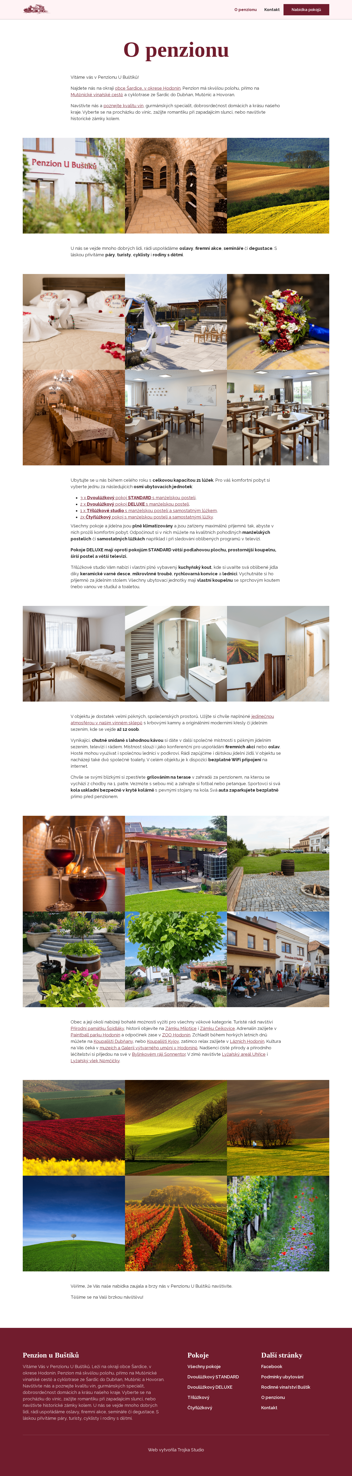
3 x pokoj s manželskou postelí (137, 497)
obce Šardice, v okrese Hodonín (148, 88)
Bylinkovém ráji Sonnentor (159, 1054)
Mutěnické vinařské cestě (97, 94)
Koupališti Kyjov (163, 1041)
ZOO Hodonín (176, 1034)
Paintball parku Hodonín (95, 1034)
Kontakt (272, 9)
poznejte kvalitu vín (123, 105)
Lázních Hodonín (247, 1041)
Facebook (271, 1366)
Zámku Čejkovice (217, 1028)
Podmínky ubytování (282, 1376)
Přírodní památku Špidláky (97, 1028)
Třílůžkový (198, 1397)
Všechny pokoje (204, 1366)
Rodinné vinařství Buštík (285, 1387)
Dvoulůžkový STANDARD (213, 1376)
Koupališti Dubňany (113, 1041)
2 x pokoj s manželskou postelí (134, 504)
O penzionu (245, 9)
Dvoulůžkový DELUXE (210, 1387)
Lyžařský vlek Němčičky (95, 1060)
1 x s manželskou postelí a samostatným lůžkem (148, 510)
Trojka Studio (190, 1449)
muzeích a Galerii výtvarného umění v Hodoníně (149, 1047)
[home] (37, 10)
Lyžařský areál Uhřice (244, 1054)
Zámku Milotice (181, 1028)
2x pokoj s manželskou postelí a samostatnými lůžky (146, 517)
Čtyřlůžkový (199, 1407)
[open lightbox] (74, 186)
